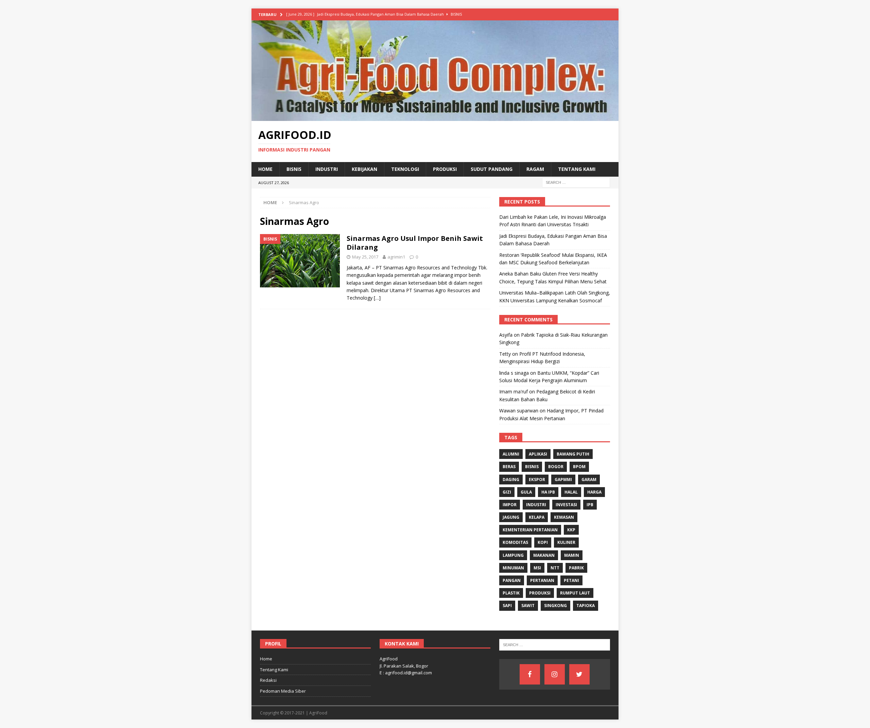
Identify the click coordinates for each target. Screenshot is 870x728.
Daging (511, 479)
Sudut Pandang (491, 169)
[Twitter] (579, 674)
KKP (571, 530)
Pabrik (576, 568)
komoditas (515, 542)
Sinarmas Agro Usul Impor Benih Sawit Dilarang (415, 243)
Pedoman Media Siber (283, 691)
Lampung (513, 555)
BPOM (579, 466)
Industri (326, 169)
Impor (510, 505)
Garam (588, 479)
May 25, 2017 (365, 257)
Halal (571, 492)
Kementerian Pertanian (530, 530)
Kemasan (564, 517)
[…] (377, 298)
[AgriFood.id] (435, 117)
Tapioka (585, 605)
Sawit (528, 605)
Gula (526, 492)
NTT (555, 568)
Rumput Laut (575, 593)
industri (536, 505)
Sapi (507, 605)
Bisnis (293, 169)
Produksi (445, 169)
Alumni (511, 454)
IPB (590, 505)
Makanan (544, 555)
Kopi (543, 542)
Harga (594, 492)
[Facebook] (530, 674)
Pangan (512, 580)
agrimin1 (396, 257)
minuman (513, 568)
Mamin (571, 555)
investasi (566, 505)
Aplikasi (538, 454)
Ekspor (537, 479)
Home (265, 169)
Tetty (505, 354)
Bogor (555, 466)
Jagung (511, 517)
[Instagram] (554, 674)
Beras (509, 466)
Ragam (535, 169)
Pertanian (542, 580)
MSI (537, 568)
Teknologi (405, 169)
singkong (555, 605)
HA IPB (548, 492)
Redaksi (268, 680)
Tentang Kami (576, 169)
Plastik (511, 593)
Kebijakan (364, 169)
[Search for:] (576, 182)
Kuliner (566, 542)
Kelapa (536, 517)
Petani (571, 580)
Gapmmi (563, 479)
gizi (507, 492)
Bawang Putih (573, 454)
